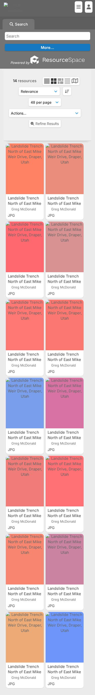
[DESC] (67, 91)
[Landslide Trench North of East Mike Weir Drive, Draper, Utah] (25, 168)
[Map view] (75, 81)
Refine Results (47, 123)
